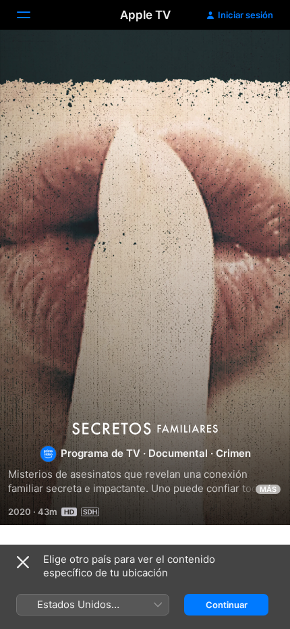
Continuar (227, 604)
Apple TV (145, 15)
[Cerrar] (23, 562)
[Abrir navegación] (32, 15)
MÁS (268, 489)
